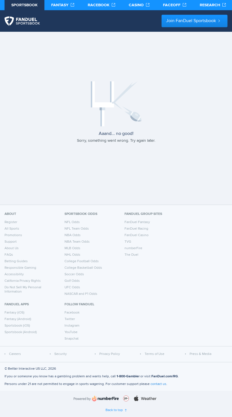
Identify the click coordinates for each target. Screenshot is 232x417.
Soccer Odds (74, 274)
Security (60, 354)
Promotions (13, 235)
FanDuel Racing (136, 228)
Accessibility (14, 274)
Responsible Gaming (20, 268)
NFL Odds (72, 222)
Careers (15, 354)
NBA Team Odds (77, 242)
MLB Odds (72, 248)
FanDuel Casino (136, 235)
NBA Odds (73, 235)
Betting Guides (16, 261)
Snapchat (72, 338)
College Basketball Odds (83, 268)
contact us (158, 384)
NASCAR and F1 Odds (81, 294)
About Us (12, 248)
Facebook (72, 312)
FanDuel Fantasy (137, 222)
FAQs (9, 255)
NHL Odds (72, 255)
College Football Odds (82, 261)
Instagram (72, 325)
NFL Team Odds (77, 228)
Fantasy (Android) (18, 319)
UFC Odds (72, 287)
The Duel (131, 255)
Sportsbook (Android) (21, 332)
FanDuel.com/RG (164, 376)
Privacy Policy (109, 354)
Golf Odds (72, 281)
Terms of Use (154, 354)
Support (11, 242)
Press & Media (200, 354)
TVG (127, 242)
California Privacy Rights (23, 281)
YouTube (71, 332)
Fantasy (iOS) (14, 312)
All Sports (12, 228)
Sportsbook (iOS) (17, 325)
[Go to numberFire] (96, 398)
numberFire (133, 248)
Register (11, 222)
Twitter (70, 319)
